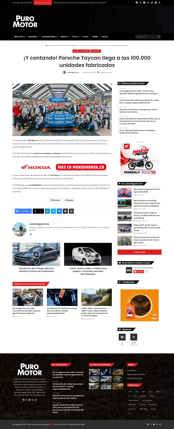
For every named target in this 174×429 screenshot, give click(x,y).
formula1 (143, 396)
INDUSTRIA (18, 36)
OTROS (85, 36)
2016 (136, 391)
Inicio (49, 45)
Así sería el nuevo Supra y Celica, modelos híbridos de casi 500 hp (146, 215)
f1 (129, 396)
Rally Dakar (143, 409)
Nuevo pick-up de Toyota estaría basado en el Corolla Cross (146, 228)
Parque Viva (153, 404)
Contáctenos (132, 370)
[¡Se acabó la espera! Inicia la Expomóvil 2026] (125, 192)
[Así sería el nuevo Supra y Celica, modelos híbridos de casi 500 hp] (125, 216)
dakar (158, 391)
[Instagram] (32, 399)
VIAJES (105, 36)
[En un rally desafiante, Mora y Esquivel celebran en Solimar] (117, 379)
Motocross (132, 404)
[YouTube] (29, 399)
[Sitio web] (30, 234)
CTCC (150, 391)
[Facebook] (23, 399)
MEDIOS (64, 36)
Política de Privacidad (135, 378)
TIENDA (95, 36)
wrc (130, 413)
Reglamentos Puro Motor (136, 374)
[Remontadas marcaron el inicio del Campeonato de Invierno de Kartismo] (106, 386)
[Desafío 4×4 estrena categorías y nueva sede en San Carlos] (117, 372)
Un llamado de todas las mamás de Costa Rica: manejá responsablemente (62, 311)
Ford (134, 396)
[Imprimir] (71, 211)
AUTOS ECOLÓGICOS (69, 45)
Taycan (70, 200)
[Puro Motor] (25, 21)
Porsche (56, 200)
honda (151, 396)
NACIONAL (32, 36)
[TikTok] (35, 399)
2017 (143, 391)
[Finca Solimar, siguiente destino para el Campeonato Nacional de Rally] (117, 386)
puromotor (132, 409)
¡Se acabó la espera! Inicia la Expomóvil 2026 (146, 190)
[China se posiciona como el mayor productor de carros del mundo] (125, 241)
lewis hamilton (134, 400)
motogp (142, 404)
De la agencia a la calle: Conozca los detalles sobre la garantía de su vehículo (26, 311)
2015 (130, 391)
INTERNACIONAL (49, 36)
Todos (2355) (139, 252)
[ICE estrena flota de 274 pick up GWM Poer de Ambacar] (106, 379)
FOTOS (75, 36)
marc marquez (147, 400)
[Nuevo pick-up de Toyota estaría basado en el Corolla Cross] (125, 228)
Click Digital (81, 424)
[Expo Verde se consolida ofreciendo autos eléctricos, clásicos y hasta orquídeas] (125, 204)
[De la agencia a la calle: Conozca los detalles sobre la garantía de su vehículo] (27, 297)
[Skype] (53, 211)
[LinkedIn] (47, 211)
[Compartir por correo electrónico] (65, 211)
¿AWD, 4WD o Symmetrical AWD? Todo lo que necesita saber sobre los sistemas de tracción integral (94, 312)
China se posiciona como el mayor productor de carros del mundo (146, 240)
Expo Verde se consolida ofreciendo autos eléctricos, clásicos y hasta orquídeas (146, 203)
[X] (26, 399)
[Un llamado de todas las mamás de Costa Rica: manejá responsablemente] (62, 297)
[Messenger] (59, 211)
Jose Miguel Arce (73, 72)
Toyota (153, 409)
